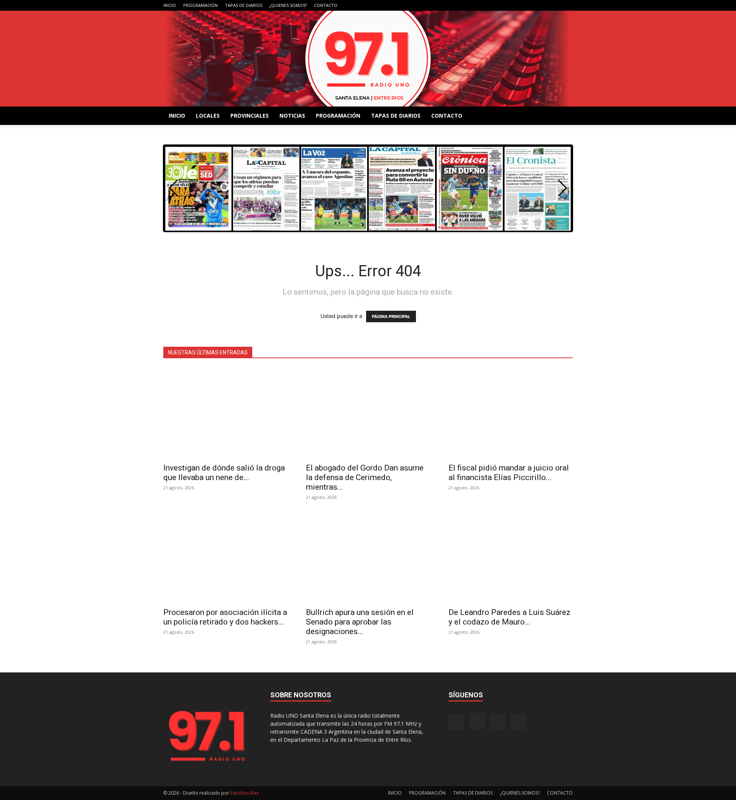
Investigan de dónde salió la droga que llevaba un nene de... (224, 472)
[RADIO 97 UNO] (368, 59)
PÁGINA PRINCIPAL (391, 316)
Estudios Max (244, 793)
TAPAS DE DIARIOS (243, 5)
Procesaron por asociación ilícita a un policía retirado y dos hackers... (225, 617)
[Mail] (554, 5)
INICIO (169, 5)
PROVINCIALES (249, 115)
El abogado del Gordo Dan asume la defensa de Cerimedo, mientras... (365, 477)
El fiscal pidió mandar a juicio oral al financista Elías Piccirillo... (509, 472)
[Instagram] (541, 5)
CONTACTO (325, 5)
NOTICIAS (292, 115)
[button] (562, 188)
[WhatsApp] (567, 5)
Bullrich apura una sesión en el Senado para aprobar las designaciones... (360, 622)
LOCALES (208, 115)
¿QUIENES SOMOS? (288, 5)
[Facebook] (529, 5)
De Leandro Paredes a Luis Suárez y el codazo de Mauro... (509, 617)
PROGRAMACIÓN (200, 5)
